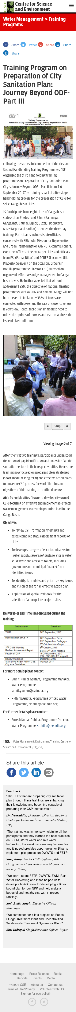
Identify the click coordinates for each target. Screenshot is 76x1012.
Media (51, 978)
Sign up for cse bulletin (36, 993)
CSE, (40, 747)
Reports (22, 978)
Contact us (55, 984)
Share (15, 45)
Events (37, 978)
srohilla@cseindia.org (51, 726)
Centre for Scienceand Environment (33, 6)
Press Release (39, 973)
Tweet (32, 45)
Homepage (17, 973)
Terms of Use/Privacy (20, 989)
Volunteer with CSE (53, 989)
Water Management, (24, 741)
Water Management (23, 19)
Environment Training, (48, 741)
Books (58, 973)
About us (37, 984)
